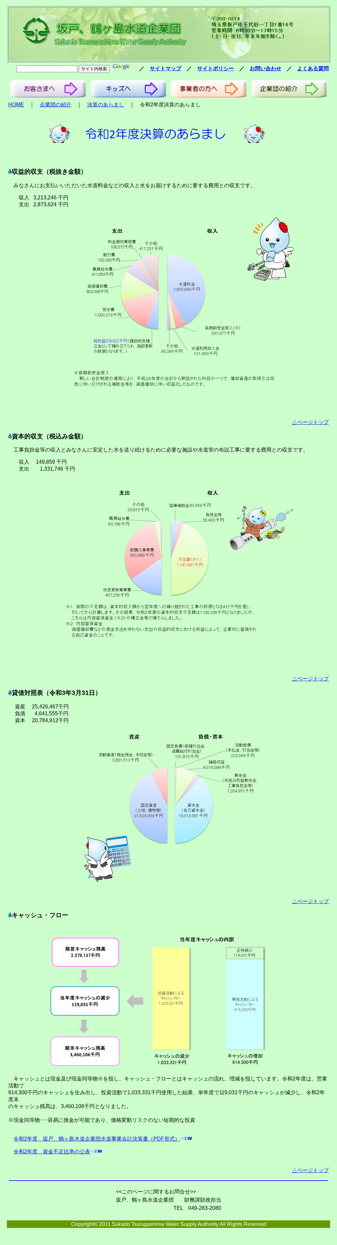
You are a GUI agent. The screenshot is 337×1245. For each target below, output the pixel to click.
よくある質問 (313, 68)
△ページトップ (310, 422)
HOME (16, 104)
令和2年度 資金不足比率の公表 (51, 1151)
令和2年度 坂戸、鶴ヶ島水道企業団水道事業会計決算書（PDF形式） (96, 1139)
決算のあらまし (105, 104)
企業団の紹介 (55, 104)
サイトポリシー (215, 68)
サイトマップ (165, 68)
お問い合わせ (265, 68)
